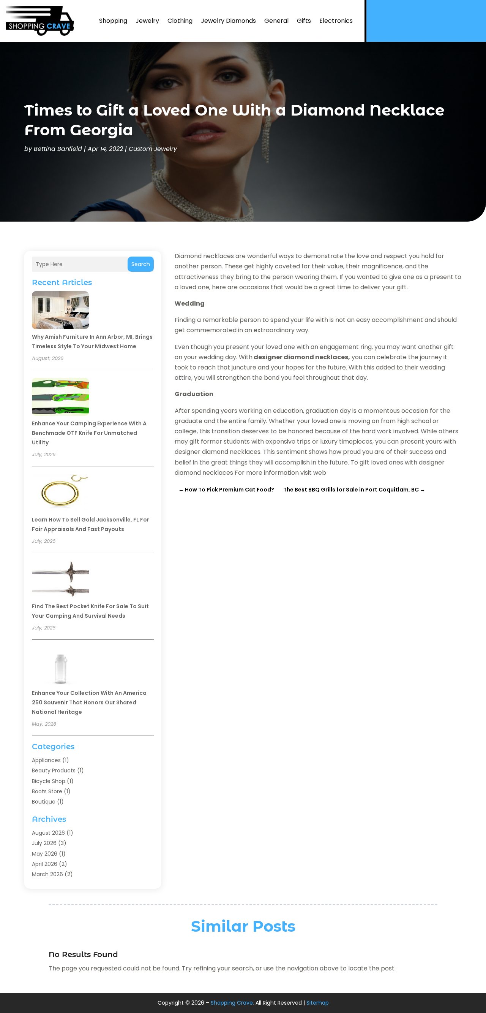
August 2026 (48, 833)
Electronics (336, 20)
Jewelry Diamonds (228, 20)
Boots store (47, 791)
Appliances (46, 760)
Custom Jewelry (153, 148)
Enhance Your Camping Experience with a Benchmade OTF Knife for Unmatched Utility (89, 433)
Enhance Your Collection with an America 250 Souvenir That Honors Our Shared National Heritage (89, 702)
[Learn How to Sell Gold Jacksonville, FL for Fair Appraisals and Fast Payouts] (60, 494)
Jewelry (147, 20)
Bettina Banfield (58, 148)
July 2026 (44, 843)
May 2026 (44, 854)
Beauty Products (54, 770)
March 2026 (47, 874)
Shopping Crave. (232, 1003)
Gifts (304, 20)
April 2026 (44, 864)
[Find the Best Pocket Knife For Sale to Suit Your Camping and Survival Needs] (60, 581)
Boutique (43, 801)
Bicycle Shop (48, 781)
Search (140, 264)
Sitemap (317, 1003)
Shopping (113, 20)
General (276, 20)
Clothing (180, 20)
